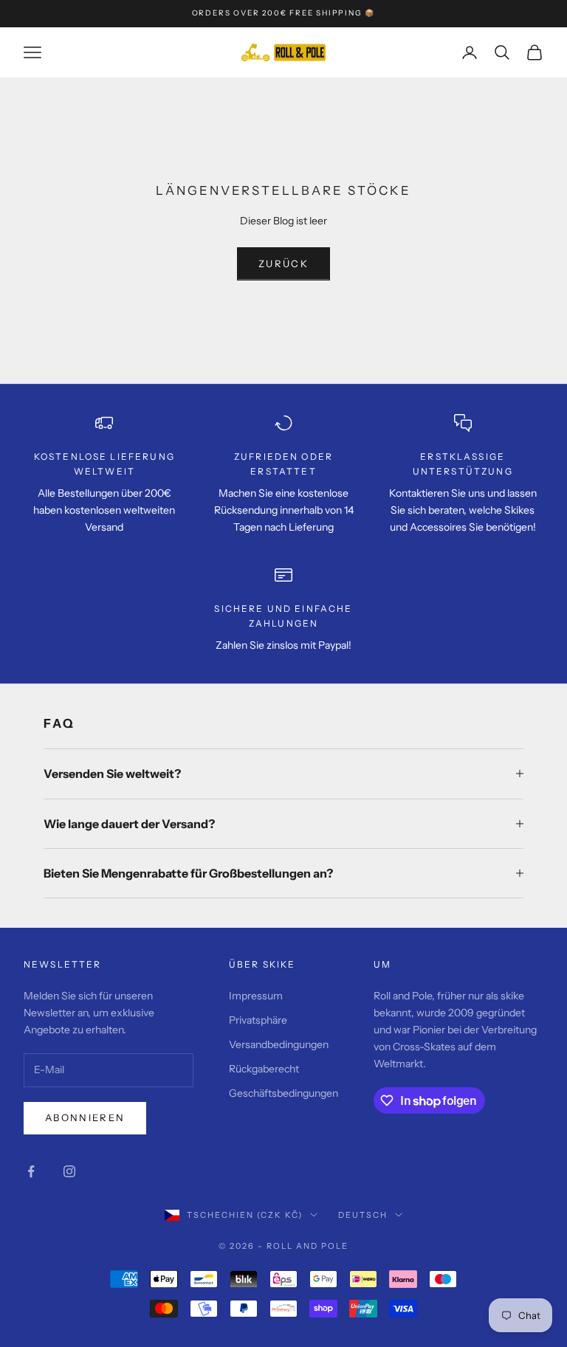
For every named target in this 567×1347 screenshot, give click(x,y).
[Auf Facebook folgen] (31, 1171)
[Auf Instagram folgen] (69, 1171)
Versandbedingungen (279, 1044)
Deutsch (363, 1215)
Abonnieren (85, 1117)
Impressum (256, 995)
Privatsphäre (258, 1020)
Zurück (283, 263)
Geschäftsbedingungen (283, 1093)
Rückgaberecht (264, 1068)
